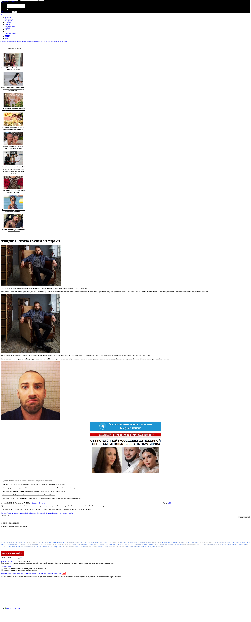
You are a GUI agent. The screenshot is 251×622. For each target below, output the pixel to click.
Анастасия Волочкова (56, 542)
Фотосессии (9, 19)
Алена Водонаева (19, 542)
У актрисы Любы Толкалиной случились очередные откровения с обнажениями (13, 109)
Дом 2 (48, 544)
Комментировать (244, 517)
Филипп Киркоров (147, 546)
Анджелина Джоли (100, 542)
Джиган (8, 544)
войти (14, 12)
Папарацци (8, 21)
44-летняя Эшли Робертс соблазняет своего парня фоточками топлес (13, 147)
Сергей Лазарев (129, 546)
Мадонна (180, 544)
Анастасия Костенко (72, 542)
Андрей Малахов (113, 542)
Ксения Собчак (147, 544)
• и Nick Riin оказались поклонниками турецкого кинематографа (27, 480)
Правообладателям (14, 573)
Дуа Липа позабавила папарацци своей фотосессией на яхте (13, 230)
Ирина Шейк (88, 544)
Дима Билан (15, 544)
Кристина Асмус (121, 544)
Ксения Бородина (134, 544)
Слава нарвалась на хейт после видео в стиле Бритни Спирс (13, 191)
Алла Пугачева (42, 542)
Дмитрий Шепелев (38, 503)
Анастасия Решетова (86, 542)
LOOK (7, 31)
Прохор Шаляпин (92, 546)
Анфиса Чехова (155, 542)
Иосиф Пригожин (77, 544)
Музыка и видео (10, 33)
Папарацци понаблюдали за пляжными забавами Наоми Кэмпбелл (13, 210)
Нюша (34, 546)
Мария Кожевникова (214, 544)
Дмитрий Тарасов (26, 544)
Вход (6, 38)
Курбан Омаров (159, 544)
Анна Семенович (144, 542)
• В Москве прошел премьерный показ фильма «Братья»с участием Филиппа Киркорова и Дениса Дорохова (34, 484)
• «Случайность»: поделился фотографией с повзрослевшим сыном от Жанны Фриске (33, 491)
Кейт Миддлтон (98, 544)
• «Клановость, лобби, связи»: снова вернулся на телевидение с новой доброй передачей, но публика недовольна (41, 498)
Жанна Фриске (57, 544)
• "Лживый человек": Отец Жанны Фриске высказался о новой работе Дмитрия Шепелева (28, 495)
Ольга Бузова (55, 546)
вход (2, 2)
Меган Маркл (226, 544)
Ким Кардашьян (110, 544)
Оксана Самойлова (43, 546)
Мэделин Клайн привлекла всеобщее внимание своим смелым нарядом (13, 128)
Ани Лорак (123, 542)
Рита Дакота (108, 546)
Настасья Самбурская (238, 544)
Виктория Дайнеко (205, 542)
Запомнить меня (14, 10)
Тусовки (7, 28)
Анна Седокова (132, 542)
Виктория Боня (193, 542)
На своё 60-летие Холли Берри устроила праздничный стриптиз (13, 68)
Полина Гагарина (80, 546)
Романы (7, 24)
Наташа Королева (14, 546)
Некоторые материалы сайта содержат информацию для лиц (43, 573)
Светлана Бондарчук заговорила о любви (59, 513)
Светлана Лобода (118, 546)
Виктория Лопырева (219, 542)
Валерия (174, 542)
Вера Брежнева (182, 542)
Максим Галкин (201, 544)
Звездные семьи (10, 26)
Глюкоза (228, 542)
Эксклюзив (8, 17)
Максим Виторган (189, 544)
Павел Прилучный (67, 546)
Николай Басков (26, 546)
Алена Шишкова (31, 542)
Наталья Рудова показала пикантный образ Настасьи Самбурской (23, 513)
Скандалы (8, 22)
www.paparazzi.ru (6, 561)
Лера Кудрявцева (170, 544)
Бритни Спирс (166, 542)
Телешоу (7, 35)
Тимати (137, 546)
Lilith (169, 503)
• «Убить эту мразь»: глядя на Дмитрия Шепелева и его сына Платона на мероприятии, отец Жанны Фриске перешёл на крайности (41, 488)
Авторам (4, 573)
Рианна (100, 546)
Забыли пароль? (6, 12)
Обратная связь (6, 566)
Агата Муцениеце (7, 542)
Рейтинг (7, 36)
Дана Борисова (237, 542)
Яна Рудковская (159, 546)
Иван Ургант (66, 544)
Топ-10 (7, 29)
